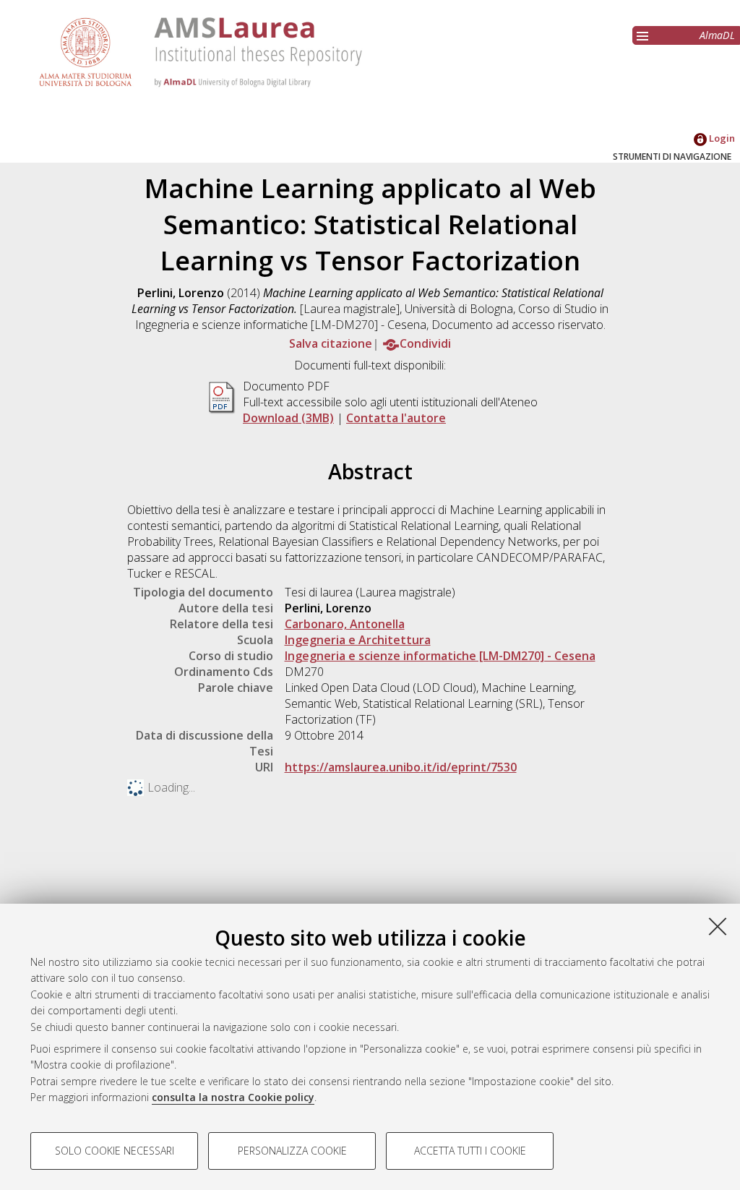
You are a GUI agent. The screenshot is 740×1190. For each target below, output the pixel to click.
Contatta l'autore (396, 418)
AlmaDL (717, 35)
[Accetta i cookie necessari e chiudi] (717, 926)
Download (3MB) (288, 418)
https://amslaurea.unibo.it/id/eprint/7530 (401, 767)
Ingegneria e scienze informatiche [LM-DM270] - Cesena (440, 656)
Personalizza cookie (292, 1150)
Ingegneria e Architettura (358, 640)
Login (721, 138)
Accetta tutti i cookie (470, 1150)
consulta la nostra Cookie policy (233, 1097)
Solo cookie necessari (114, 1150)
